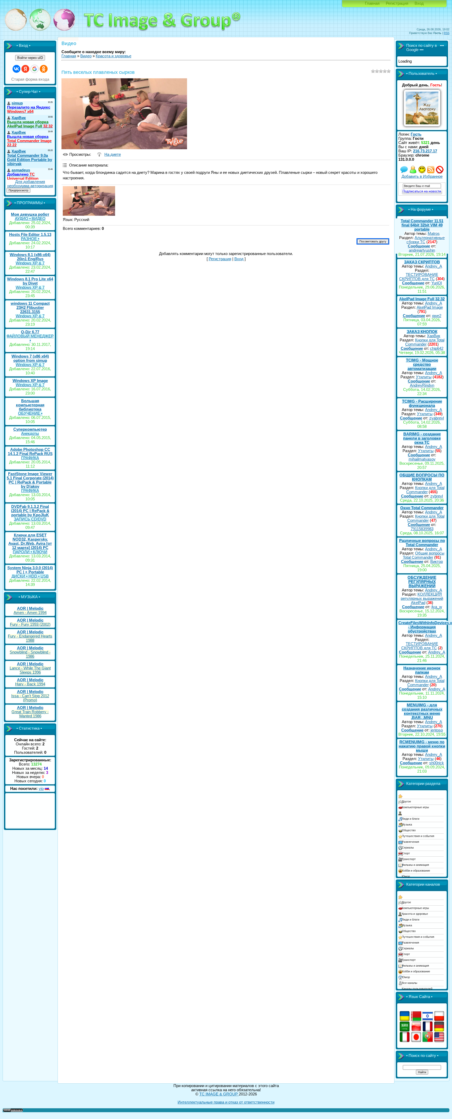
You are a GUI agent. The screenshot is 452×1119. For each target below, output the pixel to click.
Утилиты (424, 377)
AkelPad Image (430, 307)
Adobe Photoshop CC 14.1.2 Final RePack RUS (30, 451)
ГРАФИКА (30, 458)
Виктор (436, 562)
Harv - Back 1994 (30, 684)
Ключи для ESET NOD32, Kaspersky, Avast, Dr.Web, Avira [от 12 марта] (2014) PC (30, 541)
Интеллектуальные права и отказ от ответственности (226, 1102)
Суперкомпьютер (30, 429)
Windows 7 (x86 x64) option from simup (30, 358)
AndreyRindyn (422, 385)
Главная (372, 3)
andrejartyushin (422, 250)
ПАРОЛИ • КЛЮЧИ (30, 552)
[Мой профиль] (413, 172)
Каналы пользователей (417, 988)
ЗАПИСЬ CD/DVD (30, 519)
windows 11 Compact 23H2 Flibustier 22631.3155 (30, 307)
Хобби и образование (416, 870)
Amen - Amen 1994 (30, 613)
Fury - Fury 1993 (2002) (30, 624)
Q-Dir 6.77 (30, 332)
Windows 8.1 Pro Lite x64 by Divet (30, 281)
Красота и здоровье (113, 56)
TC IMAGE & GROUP (219, 1094)
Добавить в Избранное (422, 176)
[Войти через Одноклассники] (44, 69)
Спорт (406, 853)
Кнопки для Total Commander (424, 342)
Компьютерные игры (415, 807)
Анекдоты (30, 433)
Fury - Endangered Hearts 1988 (30, 638)
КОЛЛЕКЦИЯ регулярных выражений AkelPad (422, 598)
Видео (86, 56)
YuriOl (436, 283)
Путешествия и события (418, 836)
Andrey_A (433, 266)
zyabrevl (436, 418)
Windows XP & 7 (30, 263)
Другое (406, 801)
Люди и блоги (410, 818)
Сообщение (419, 246)
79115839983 (422, 529)
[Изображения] (89, 201)
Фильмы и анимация (415, 864)
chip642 (436, 348)
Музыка (407, 824)
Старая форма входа (30, 79)
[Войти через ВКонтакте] (16, 69)
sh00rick (436, 763)
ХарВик (433, 336)
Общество (409, 830)
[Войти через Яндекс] (25, 69)
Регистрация (397, 3)
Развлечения (410, 841)
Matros (434, 233)
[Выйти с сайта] (440, 172)
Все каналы (409, 982)
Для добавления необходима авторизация (30, 184)
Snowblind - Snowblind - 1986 (30, 654)
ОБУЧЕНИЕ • (30, 413)
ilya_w (436, 607)
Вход (419, 3)
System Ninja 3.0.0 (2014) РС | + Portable (30, 570)
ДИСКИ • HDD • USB (30, 576)
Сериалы (408, 847)
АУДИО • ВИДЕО (30, 219)
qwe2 (436, 316)
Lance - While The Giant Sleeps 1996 (30, 670)
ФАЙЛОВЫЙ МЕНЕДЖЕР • (30, 338)
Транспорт (409, 859)
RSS (446, 33)
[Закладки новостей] (431, 172)
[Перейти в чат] (422, 172)
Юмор (406, 876)
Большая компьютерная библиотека (30, 405)
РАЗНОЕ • (30, 239)
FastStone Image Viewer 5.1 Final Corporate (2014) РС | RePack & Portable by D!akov (30, 480)
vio (41, 788)
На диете (112, 154)
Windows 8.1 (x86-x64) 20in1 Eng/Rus (30, 257)
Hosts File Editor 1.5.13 (30, 234)
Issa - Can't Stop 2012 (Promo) (30, 698)
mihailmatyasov (422, 459)
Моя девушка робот (30, 214)
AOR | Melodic (30, 608)
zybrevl (436, 496)
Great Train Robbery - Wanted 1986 (30, 714)
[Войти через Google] (34, 69)
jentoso (437, 730)
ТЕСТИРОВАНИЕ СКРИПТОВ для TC (418, 277)
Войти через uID (30, 58)
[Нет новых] (404, 172)
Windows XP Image (30, 381)
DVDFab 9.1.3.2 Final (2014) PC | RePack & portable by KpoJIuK (30, 511)
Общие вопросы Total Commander (423, 555)
